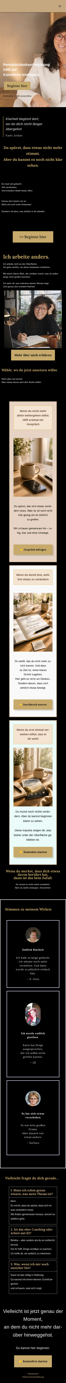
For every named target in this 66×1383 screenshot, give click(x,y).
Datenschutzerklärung (33, 1377)
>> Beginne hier (33, 236)
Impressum (33, 1373)
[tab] (33, 1205)
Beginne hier (17, 86)
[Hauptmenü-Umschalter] (60, 6)
